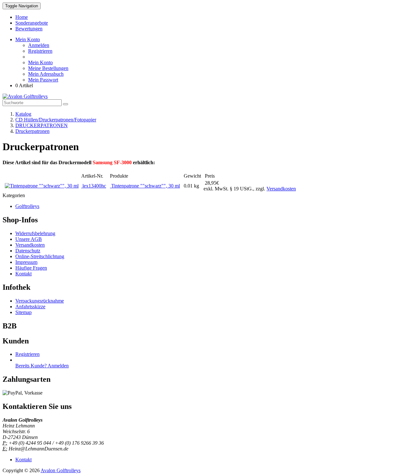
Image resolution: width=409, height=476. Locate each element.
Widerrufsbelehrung (35, 233)
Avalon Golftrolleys (61, 470)
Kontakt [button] (23, 459)
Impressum (26, 262)
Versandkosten (281, 188)
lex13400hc (93, 185)
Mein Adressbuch (46, 74)
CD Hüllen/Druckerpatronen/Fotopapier (55, 119)
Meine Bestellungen (48, 68)
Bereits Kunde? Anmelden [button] (42, 365)
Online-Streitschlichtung (39, 256)
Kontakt (23, 273)
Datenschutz (27, 250)
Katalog (23, 114)
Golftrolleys (27, 206)
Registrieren (40, 51)
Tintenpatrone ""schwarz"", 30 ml (145, 185)
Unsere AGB (28, 239)
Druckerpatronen (32, 131)
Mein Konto (40, 62)
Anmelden (38, 45)
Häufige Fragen (31, 268)
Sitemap (23, 312)
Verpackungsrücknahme (39, 300)
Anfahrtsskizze (30, 306)
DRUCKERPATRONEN (41, 125)
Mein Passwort (43, 79)
